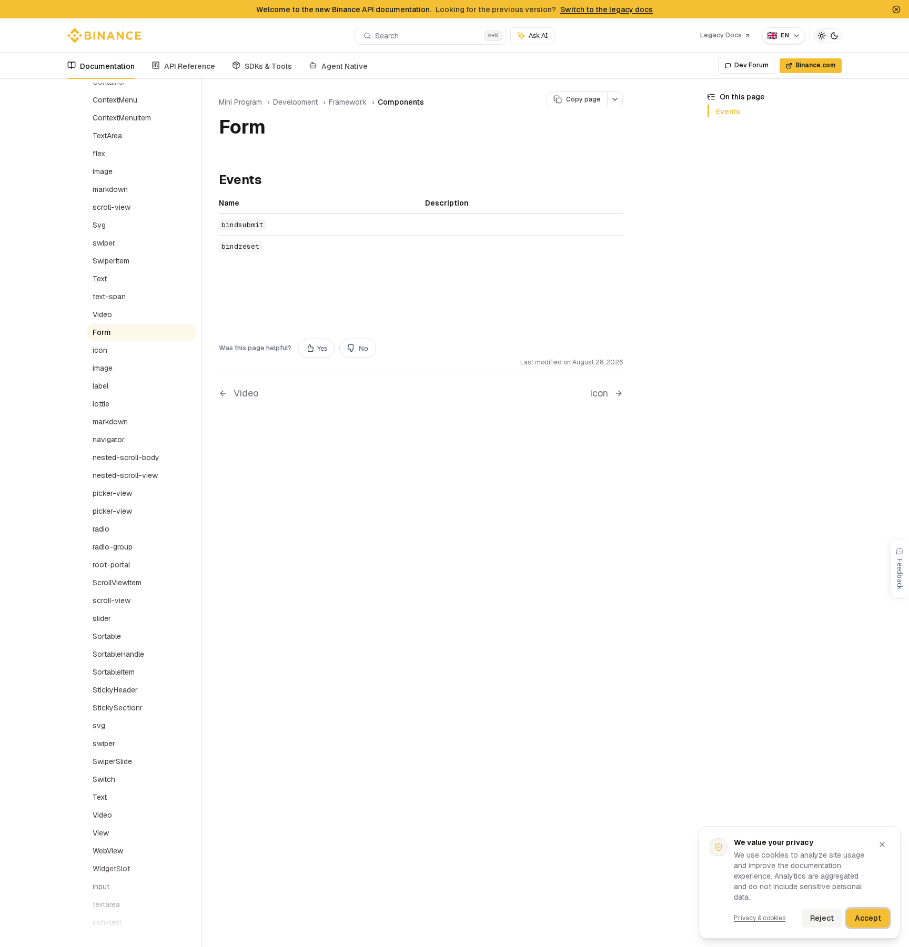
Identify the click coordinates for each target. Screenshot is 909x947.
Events (728, 111)
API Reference (189, 66)
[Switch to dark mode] (828, 35)
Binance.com (815, 65)
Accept (868, 918)
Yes (322, 348)
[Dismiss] (882, 844)
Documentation (107, 66)
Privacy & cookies (759, 918)
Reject (822, 918)
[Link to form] (278, 129)
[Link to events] (270, 181)
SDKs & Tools (268, 66)
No (363, 348)
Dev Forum (751, 65)
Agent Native (344, 66)
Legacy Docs (721, 34)
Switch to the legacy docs (606, 9)
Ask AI (538, 35)
